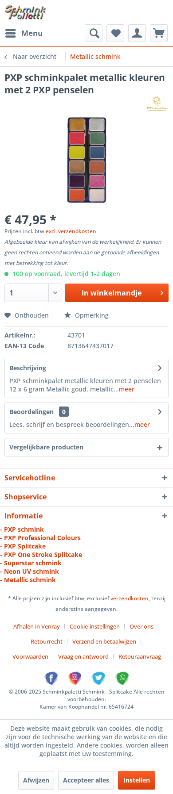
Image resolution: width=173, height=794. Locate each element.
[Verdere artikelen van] (157, 103)
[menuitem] (23, 33)
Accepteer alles (86, 780)
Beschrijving (27, 368)
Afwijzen (36, 780)
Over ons (141, 626)
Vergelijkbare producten (46, 447)
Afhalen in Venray (36, 626)
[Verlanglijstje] (115, 33)
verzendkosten (129, 598)
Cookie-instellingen (95, 626)
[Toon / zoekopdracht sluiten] (93, 33)
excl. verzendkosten (71, 231)
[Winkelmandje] (159, 33)
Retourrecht (47, 641)
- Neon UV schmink (29, 571)
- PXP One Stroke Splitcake (41, 554)
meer (126, 389)
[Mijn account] (137, 33)
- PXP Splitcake (23, 546)
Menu (32, 33)
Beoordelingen (31, 411)
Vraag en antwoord (83, 656)
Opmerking (91, 315)
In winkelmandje (112, 293)
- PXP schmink (22, 529)
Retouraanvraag (139, 656)
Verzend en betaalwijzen (104, 641)
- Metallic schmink (28, 579)
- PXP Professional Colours (40, 537)
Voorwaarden (30, 656)
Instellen (136, 780)
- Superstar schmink (31, 563)
